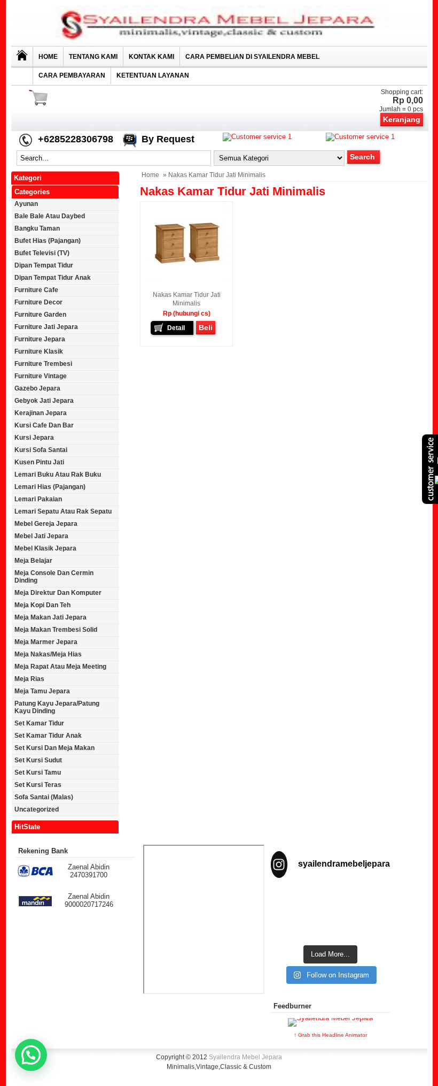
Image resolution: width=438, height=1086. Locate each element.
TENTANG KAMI (93, 56)
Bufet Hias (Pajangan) (47, 240)
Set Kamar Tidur (39, 723)
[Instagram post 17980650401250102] (372, 901)
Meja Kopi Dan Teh (42, 605)
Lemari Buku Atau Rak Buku (57, 474)
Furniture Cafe (36, 290)
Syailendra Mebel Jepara (245, 1057)
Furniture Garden (40, 314)
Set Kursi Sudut (38, 760)
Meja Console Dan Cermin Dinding (53, 576)
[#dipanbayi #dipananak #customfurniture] (289, 901)
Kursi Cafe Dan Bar (44, 425)
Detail (176, 328)
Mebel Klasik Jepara (45, 548)
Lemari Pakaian (38, 499)
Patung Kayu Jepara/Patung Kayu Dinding (56, 707)
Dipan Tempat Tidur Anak (52, 277)
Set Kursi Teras (37, 785)
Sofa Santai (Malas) (43, 797)
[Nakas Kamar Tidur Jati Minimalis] (187, 280)
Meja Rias (29, 679)
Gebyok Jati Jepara (44, 400)
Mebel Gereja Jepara (45, 523)
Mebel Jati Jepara (41, 536)
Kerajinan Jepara (40, 413)
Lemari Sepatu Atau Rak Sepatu (63, 511)
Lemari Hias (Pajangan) (49, 487)
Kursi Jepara (34, 437)
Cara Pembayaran (71, 75)
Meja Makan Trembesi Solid (55, 629)
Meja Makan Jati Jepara (50, 617)
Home (48, 56)
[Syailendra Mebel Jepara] (219, 42)
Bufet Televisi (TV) (41, 253)
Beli (206, 327)
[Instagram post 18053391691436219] (330, 901)
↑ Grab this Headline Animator (330, 1035)
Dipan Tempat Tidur (43, 265)
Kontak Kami (151, 56)
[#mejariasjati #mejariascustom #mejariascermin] (289, 926)
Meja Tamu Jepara (42, 691)
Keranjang (401, 119)
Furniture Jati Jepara (46, 327)
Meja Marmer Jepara (45, 642)
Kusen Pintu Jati (39, 462)
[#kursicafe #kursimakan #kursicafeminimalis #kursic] (372, 926)
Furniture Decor (38, 302)
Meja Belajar (33, 560)
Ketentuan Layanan (152, 75)
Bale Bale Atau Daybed (49, 216)
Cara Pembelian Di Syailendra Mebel (252, 56)
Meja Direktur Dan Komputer (57, 592)
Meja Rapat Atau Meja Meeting (60, 666)
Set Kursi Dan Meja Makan (54, 748)
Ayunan (26, 204)
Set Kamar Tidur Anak (48, 735)
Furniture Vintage (40, 376)
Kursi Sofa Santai (40, 450)
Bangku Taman (37, 228)
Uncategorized (36, 809)
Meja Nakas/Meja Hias (48, 654)
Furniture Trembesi (43, 364)
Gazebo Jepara (37, 388)
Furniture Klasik (38, 351)
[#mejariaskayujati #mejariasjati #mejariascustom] (330, 926)
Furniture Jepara (39, 339)
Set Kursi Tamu (37, 772)
